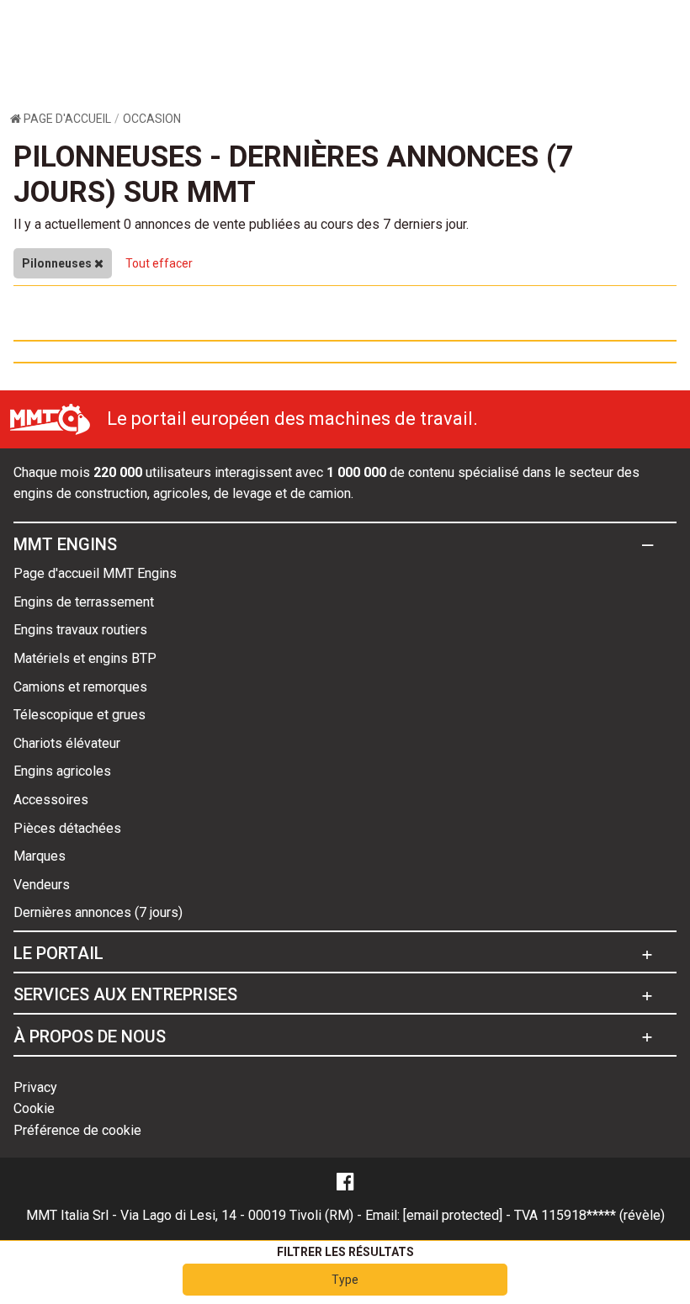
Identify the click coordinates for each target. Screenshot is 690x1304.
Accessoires (50, 800)
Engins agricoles (62, 771)
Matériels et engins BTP (85, 658)
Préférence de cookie (77, 1130)
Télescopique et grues (79, 715)
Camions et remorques (80, 687)
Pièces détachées (67, 828)
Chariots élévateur (66, 743)
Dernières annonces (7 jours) (98, 912)
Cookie (34, 1108)
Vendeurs (41, 885)
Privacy (35, 1087)
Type (345, 1279)
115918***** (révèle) (603, 1215)
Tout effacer (159, 263)
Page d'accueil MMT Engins (95, 573)
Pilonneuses (58, 263)
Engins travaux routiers (80, 630)
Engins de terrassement (83, 602)
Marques (39, 856)
